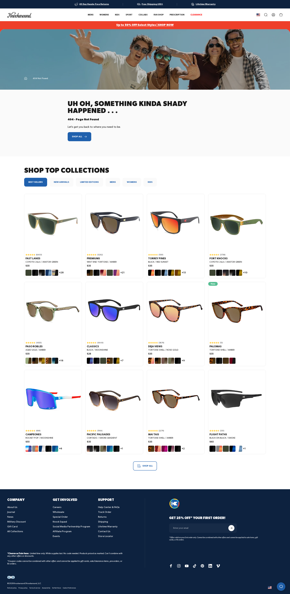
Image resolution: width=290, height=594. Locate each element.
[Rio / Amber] (226, 361)
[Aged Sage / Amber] (29, 361)
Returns (102, 517)
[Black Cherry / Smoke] (232, 361)
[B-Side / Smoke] (55, 273)
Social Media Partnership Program (71, 526)
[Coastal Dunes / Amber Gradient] (171, 361)
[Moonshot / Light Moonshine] (232, 449)
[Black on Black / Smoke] (35, 273)
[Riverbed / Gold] (178, 273)
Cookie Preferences (69, 588)
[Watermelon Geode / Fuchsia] (164, 449)
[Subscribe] (231, 528)
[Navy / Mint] (55, 449)
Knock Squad (60, 521)
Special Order (60, 517)
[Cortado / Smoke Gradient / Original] (114, 398)
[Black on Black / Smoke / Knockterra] (237, 398)
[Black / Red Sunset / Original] (175, 222)
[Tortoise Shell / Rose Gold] (151, 361)
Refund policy (12, 588)
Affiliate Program (62, 531)
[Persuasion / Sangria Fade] (171, 449)
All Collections (15, 531)
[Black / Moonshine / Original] (114, 310)
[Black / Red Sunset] (151, 273)
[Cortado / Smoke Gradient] (226, 273)
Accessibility (46, 588)
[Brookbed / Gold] (42, 361)
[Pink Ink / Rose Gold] (158, 449)
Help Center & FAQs (108, 507)
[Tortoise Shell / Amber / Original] (237, 310)
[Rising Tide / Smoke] (55, 361)
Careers (57, 507)
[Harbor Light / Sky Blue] (48, 273)
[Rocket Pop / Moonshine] (29, 449)
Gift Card (12, 526)
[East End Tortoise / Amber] (158, 361)
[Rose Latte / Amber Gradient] (164, 361)
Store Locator (105, 536)
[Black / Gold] (171, 273)
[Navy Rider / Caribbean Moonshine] (110, 449)
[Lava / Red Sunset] (219, 449)
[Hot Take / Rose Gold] (103, 273)
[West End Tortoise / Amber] (90, 273)
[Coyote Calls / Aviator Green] (29, 273)
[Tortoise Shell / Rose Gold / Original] (175, 310)
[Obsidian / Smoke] (42, 273)
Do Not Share (56, 588)
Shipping (103, 521)
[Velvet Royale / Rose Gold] (116, 273)
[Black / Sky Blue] (164, 273)
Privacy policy (22, 588)
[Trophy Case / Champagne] (42, 449)
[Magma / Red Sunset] (35, 449)
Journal (11, 512)
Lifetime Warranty (108, 526)
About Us (12, 507)
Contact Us (104, 531)
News (10, 517)
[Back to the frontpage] (25, 78)
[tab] (35, 182)
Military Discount (16, 521)
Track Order (104, 512)
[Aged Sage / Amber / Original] (53, 310)
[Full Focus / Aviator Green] (226, 449)
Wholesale (58, 512)
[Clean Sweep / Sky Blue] (239, 449)
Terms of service (34, 588)
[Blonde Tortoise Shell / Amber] (48, 361)
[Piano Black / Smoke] (219, 361)
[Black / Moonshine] (90, 361)
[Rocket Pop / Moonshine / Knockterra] (53, 398)
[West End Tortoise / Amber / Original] (114, 222)
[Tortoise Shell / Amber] (110, 361)
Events (56, 536)
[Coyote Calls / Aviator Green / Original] (53, 222)
